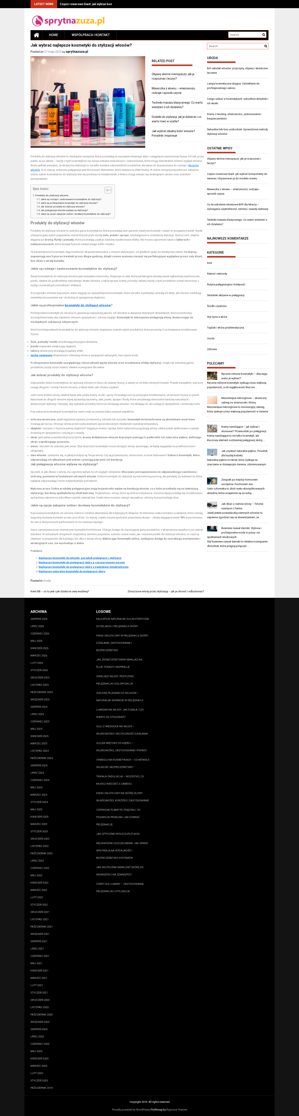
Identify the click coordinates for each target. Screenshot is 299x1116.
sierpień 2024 (39, 765)
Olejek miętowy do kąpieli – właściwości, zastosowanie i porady (121, 746)
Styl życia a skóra (217, 316)
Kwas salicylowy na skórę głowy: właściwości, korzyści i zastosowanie (122, 797)
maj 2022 (36, 875)
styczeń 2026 (39, 670)
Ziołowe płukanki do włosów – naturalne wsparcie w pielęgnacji (119, 696)
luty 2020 (37, 1073)
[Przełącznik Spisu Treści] (106, 190)
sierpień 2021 (39, 941)
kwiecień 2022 (39, 882)
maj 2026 (36, 640)
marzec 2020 (39, 1065)
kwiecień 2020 (39, 1058)
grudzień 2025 (40, 677)
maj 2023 (36, 809)
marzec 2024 (39, 794)
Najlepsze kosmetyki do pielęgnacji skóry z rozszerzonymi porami (82, 562)
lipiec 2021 (37, 948)
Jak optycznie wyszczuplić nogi (118, 833)
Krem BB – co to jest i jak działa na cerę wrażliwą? (60, 591)
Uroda (47, 580)
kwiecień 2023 (39, 816)
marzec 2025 (39, 743)
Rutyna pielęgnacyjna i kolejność (226, 284)
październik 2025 (42, 692)
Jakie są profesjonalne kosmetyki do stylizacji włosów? (69, 203)
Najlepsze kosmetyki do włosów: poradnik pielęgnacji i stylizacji (80, 558)
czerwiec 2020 (40, 1043)
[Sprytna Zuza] (36, 35)
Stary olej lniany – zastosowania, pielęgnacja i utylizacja (120, 887)
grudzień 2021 (40, 911)
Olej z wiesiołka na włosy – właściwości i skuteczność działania (122, 730)
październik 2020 (42, 1014)
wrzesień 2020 (40, 1021)
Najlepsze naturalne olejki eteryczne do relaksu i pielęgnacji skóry (122, 622)
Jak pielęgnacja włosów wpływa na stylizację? (64, 210)
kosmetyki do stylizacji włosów (88, 305)
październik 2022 (42, 853)
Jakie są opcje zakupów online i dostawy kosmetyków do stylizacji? (76, 214)
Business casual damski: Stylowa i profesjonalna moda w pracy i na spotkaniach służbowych (234, 533)
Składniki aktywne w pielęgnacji (225, 295)
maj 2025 (36, 728)
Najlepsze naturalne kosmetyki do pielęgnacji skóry (72, 571)
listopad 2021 (40, 919)
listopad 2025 (40, 684)
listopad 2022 (40, 846)
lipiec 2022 (37, 860)
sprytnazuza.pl (77, 52)
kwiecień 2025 (39, 736)
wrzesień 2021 (40, 933)
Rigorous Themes (176, 1109)
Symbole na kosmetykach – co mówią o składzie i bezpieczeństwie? (123, 763)
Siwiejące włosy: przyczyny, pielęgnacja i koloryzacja (115, 680)
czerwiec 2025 (40, 721)
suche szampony (41, 355)
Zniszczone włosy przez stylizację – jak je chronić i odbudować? (166, 591)
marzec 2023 (39, 824)
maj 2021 (36, 963)
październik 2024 (42, 758)
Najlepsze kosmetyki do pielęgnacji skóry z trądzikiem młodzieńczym (84, 566)
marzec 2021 (39, 977)
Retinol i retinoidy (217, 273)
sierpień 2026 (39, 618)
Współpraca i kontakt (91, 35)
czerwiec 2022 (40, 868)
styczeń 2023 (39, 831)
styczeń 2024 (39, 802)
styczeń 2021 (39, 992)
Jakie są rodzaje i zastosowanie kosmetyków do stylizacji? (71, 199)
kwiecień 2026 (39, 648)
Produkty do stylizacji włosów (51, 195)
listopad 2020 (40, 1007)
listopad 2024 (40, 750)
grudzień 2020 (40, 999)
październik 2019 (42, 1087)
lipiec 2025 (37, 714)
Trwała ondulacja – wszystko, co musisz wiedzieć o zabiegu (120, 780)
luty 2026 (37, 662)
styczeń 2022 (39, 904)
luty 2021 (37, 985)
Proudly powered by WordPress (130, 1109)
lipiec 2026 (37, 626)
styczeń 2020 (39, 1080)
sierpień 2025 (39, 706)
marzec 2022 (39, 889)
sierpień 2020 (39, 1029)
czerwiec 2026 (40, 633)
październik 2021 (42, 926)
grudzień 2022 (40, 838)
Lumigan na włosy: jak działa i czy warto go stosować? (120, 713)
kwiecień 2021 (39, 970)
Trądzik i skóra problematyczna (225, 327)
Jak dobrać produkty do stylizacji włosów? (63, 206)
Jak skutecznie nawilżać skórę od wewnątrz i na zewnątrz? (120, 871)
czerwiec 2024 (40, 780)
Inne (209, 262)
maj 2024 (36, 787)
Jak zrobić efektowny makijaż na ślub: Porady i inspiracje (119, 663)
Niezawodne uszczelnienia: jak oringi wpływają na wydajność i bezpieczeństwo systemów (122, 850)
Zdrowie (212, 349)
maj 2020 (36, 1051)
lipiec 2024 (37, 772)
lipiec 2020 (37, 1036)
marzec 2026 (39, 655)
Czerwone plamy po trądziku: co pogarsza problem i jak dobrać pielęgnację (118, 817)
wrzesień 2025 (40, 699)
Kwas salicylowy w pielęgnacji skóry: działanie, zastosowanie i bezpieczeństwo (122, 643)
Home (53, 35)
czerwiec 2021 (40, 955)
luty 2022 (37, 897)
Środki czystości (217, 306)
